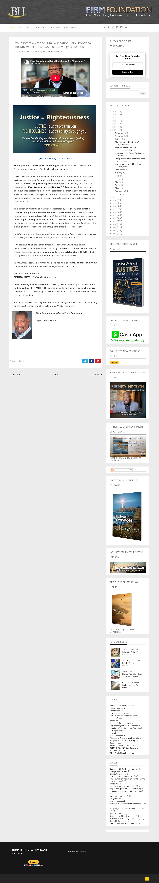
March (118, 188)
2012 (114, 218)
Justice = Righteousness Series (122, 723)
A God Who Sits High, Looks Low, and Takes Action (131, 685)
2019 (114, 197)
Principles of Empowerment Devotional (125, 738)
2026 (114, 111)
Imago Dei (114, 720)
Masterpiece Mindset (118, 730)
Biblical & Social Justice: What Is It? (44, 187)
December (119, 133)
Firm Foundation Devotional (121, 713)
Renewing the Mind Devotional (122, 745)
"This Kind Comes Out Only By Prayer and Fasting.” (131, 663)
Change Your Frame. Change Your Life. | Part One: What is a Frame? (132, 674)
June (117, 179)
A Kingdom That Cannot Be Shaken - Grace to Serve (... (130, 154)
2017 (114, 203)
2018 (114, 200)
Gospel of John (116, 718)
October (118, 139)
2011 (114, 221)
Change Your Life (116, 711)
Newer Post (15, 374)
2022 (114, 124)
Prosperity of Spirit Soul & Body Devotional (127, 740)
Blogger (88, 851)
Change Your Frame (118, 708)
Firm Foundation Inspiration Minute (124, 715)
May (117, 182)
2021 (114, 127)
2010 (114, 224)
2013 (114, 215)
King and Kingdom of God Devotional (125, 725)
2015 (114, 209)
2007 (114, 233)
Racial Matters (115, 743)
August (118, 173)
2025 (114, 115)
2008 (114, 230)
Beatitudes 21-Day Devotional (122, 706)
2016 (114, 206)
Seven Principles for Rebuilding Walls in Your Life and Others (131, 652)
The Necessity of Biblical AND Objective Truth (127, 143)
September (119, 170)
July (116, 176)
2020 (114, 130)
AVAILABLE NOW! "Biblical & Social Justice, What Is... (129, 165)
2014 (114, 212)
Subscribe (127, 72)
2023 (114, 121)
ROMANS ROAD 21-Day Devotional (124, 748)
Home (13, 27)
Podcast (40, 27)
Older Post (96, 374)
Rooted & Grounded (118, 750)
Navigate (113, 733)
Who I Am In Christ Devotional (122, 753)
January (118, 194)
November (119, 136)
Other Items (54, 27)
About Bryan (25, 27)
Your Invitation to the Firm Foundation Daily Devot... (126, 148)
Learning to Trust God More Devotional (126, 728)
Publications (71, 27)
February (119, 191)
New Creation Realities (119, 735)
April (117, 185)
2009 (114, 227)
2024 (114, 118)
